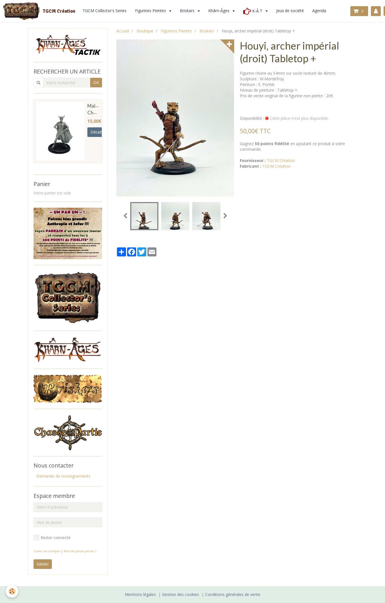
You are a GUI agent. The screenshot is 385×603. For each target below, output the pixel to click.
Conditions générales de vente (232, 594)
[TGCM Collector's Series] (68, 297)
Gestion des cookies (180, 594)
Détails (96, 132)
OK (96, 82)
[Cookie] (12, 591)
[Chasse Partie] (68, 432)
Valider (43, 564)
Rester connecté (55, 537)
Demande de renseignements (63, 476)
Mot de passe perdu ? (80, 551)
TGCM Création (281, 160)
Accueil (122, 31)
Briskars (207, 31)
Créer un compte (47, 551)
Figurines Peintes (176, 31)
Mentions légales (140, 594)
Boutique (145, 31)
